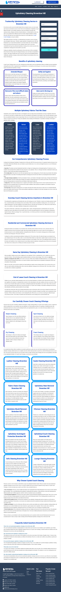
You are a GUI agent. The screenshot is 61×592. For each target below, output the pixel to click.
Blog (52, 6)
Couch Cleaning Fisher (50, 573)
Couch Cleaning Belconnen (51, 584)
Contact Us (29, 574)
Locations (45, 6)
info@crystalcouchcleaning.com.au (10, 588)
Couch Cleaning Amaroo (50, 581)
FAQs (49, 6)
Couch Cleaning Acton (50, 578)
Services (39, 6)
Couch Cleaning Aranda (50, 583)
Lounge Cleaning (39, 580)
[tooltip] (1, 11)
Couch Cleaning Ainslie (50, 580)
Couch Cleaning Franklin (50, 575)
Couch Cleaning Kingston (51, 576)
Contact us (56, 6)
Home (36, 6)
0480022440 (37, 2)
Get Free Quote (52, 2)
